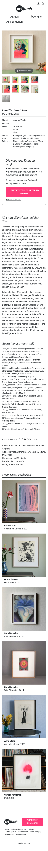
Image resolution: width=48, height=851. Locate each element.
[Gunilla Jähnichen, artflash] (6, 79)
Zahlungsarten (10, 832)
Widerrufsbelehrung (18, 829)
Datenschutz (23, 832)
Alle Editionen (14, 21)
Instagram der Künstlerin (13, 464)
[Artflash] (24, 8)
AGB (7, 829)
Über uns (36, 16)
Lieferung (31, 829)
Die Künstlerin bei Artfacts (14, 461)
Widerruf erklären (32, 822)
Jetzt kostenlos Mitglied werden (24, 192)
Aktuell (14, 16)
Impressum (9, 834)
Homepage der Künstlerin (14, 458)
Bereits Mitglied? (13, 199)
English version (24, 843)
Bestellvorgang (35, 832)
